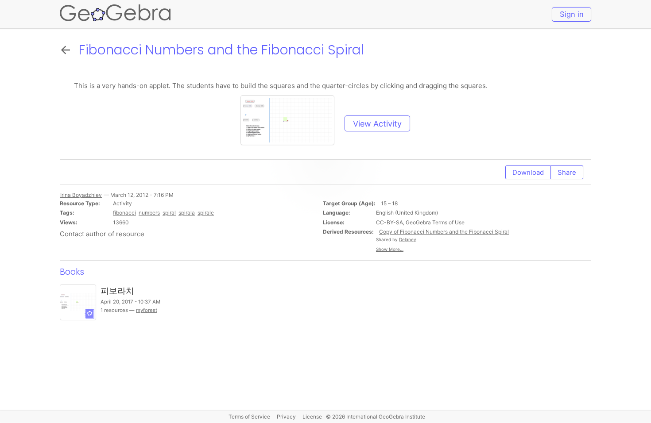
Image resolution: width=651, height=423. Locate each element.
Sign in (572, 14)
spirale (206, 212)
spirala (186, 212)
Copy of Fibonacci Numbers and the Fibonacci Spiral (444, 231)
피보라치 (117, 291)
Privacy (286, 416)
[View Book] (78, 302)
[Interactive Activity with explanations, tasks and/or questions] (291, 123)
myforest (146, 310)
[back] (67, 49)
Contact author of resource (102, 234)
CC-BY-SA (389, 222)
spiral (169, 212)
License (312, 416)
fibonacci (124, 212)
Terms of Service (249, 416)
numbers (149, 212)
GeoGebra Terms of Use (435, 222)
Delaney (407, 239)
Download (528, 172)
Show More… (389, 249)
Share (567, 172)
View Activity (377, 123)
